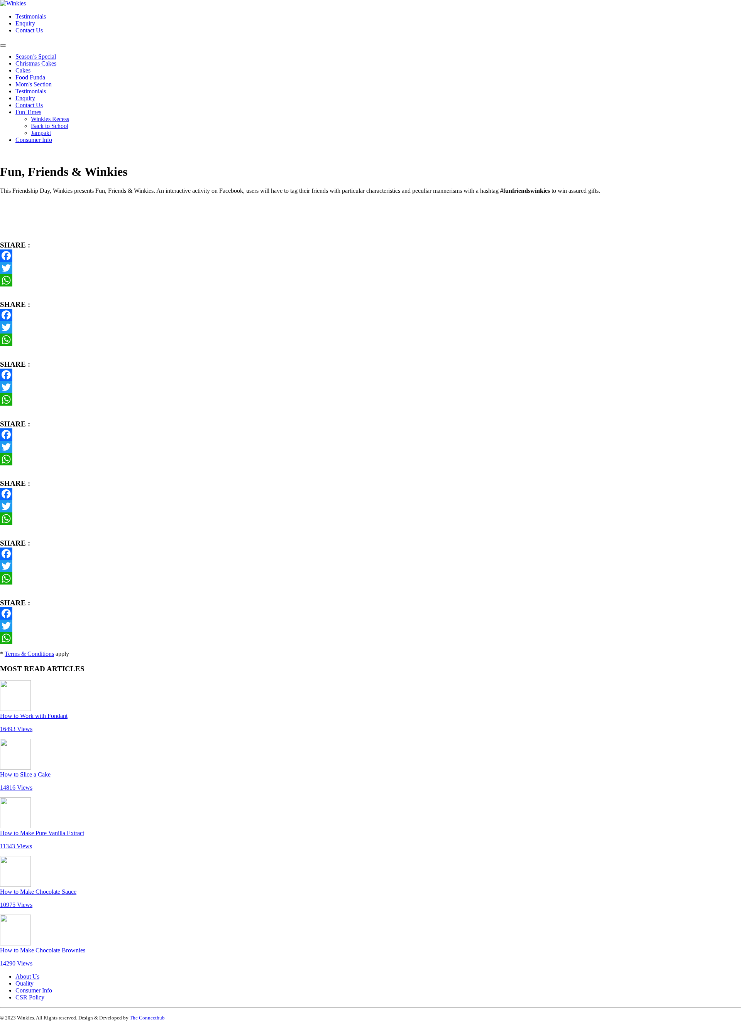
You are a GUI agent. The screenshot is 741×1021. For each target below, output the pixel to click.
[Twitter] (370, 268)
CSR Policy (29, 997)
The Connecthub (147, 1018)
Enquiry (25, 23)
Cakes (22, 70)
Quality (24, 983)
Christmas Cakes (35, 63)
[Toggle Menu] (3, 45)
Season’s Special (35, 56)
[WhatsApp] (370, 280)
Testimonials (30, 16)
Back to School (49, 126)
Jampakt (41, 133)
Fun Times (28, 112)
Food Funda (30, 77)
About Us (27, 976)
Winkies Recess (50, 119)
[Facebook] (370, 255)
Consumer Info (33, 139)
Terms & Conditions (29, 653)
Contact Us (29, 30)
